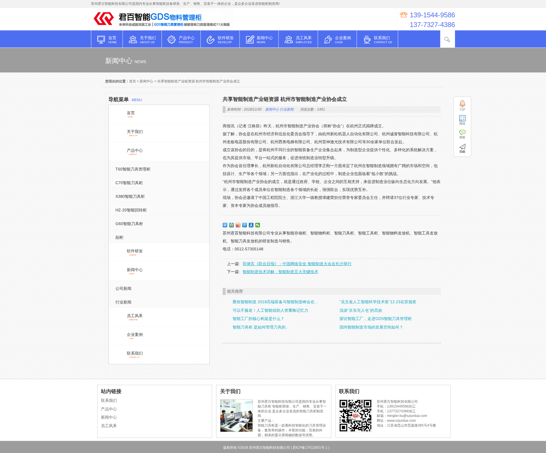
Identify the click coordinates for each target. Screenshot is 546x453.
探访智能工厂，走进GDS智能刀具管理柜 (376, 318)
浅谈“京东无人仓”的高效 (361, 310)
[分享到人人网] (251, 225)
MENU (125, 99)
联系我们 (109, 400)
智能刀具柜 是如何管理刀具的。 (261, 327)
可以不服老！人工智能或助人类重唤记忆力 (270, 310)
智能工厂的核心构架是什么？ (258, 318)
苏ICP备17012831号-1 (310, 448)
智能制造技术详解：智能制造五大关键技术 (280, 271)
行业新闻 (286, 109)
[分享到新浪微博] (238, 225)
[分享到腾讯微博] (244, 225)
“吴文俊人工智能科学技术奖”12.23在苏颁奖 (378, 302)
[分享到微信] (257, 225)
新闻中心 (146, 81)
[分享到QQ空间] (231, 225)
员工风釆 (109, 425)
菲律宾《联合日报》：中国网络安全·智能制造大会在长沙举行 (297, 263)
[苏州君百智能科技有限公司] (104, 27)
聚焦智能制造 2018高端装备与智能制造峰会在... (275, 302)
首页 (132, 81)
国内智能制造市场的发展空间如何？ (371, 327)
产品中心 (109, 409)
